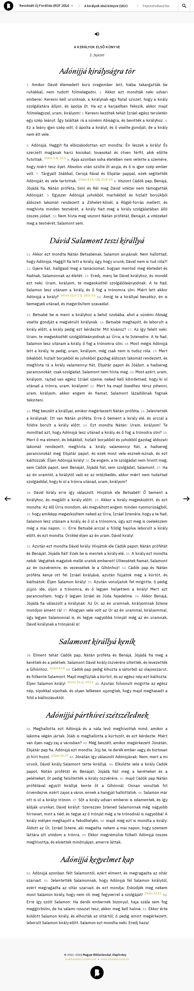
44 (111, 764)
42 (85, 743)
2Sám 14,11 (153, 893)
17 (130, 330)
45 (121, 779)
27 (158, 468)
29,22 (89, 682)
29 (96, 500)
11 (28, 254)
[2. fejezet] (186, 499)
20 (132, 372)
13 (86, 276)
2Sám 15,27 (59, 756)
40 (97, 684)
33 (128, 554)
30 (28, 514)
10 (54, 216)
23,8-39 (107, 180)
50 (28, 873)
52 (165, 895)
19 (155, 351)
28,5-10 (89, 295)
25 (165, 433)
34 (124, 568)
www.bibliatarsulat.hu (115, 959)
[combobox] (108, 6)
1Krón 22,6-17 (70, 295)
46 (140, 793)
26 (87, 461)
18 (126, 344)
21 (92, 386)
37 (65, 611)
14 (99, 297)
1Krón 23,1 (75, 682)
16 (102, 322)
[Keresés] (184, 6)
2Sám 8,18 (57, 668)
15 (28, 315)
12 (28, 269)
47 (74, 800)
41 (28, 729)
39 (68, 670)
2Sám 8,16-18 (88, 180)
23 (143, 411)
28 (28, 493)
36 (137, 596)
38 (28, 655)
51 (46, 881)
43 (71, 757)
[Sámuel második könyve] (7, 499)
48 (102, 821)
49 (84, 835)
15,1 (63, 158)
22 (28, 411)
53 (144, 909)
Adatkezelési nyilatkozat (80, 959)
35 (90, 582)
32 (28, 546)
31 (64, 528)
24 (85, 425)
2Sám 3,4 (50, 158)
